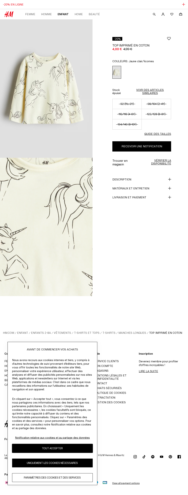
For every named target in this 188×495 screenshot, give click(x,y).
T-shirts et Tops (87, 332)
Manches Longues (132, 332)
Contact (100, 383)
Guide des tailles (157, 133)
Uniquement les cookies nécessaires (52, 462)
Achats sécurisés (108, 388)
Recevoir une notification (142, 146)
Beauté (94, 14)
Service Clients (106, 361)
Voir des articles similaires (150, 91)
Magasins (101, 370)
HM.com (8, 332)
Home (79, 14)
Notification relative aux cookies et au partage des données (52, 437)
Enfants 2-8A (41, 332)
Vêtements (62, 332)
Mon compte (103, 365)
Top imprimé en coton (165, 332)
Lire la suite (148, 371)
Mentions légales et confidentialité (110, 377)
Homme (46, 14)
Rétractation (104, 397)
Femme (30, 14)
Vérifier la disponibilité (161, 162)
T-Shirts (108, 332)
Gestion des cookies (110, 402)
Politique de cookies (110, 392)
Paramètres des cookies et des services (52, 477)
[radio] (116, 72)
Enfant (63, 14)
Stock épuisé (116, 91)
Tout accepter (52, 448)
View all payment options (126, 483)
